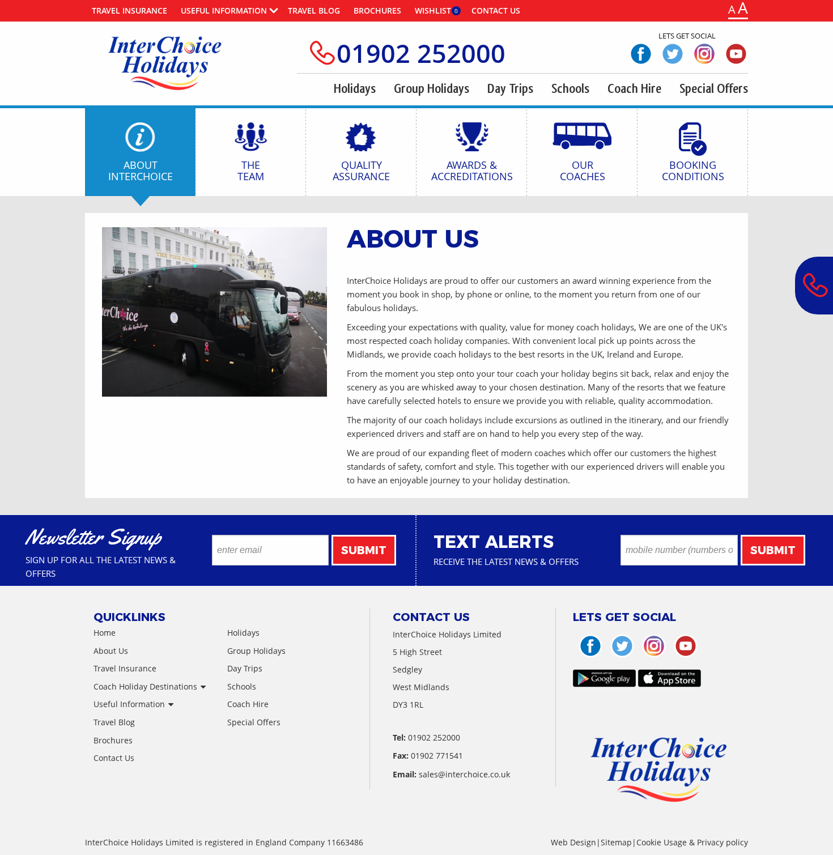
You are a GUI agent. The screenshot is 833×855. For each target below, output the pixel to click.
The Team (250, 170)
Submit (363, 550)
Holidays (355, 89)
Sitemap (616, 842)
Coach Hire (634, 89)
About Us (111, 650)
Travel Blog (314, 10)
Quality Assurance (361, 170)
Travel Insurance (129, 10)
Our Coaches (582, 170)
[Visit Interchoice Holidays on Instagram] (704, 53)
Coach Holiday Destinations (145, 686)
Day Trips (510, 89)
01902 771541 (437, 755)
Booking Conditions (693, 170)
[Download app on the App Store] (669, 682)
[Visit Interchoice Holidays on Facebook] (641, 53)
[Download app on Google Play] (604, 682)
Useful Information (224, 10)
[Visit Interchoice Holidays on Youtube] (736, 53)
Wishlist (433, 10)
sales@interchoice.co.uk (464, 774)
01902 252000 (421, 53)
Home (105, 632)
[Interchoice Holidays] (166, 62)
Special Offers (713, 89)
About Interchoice (140, 170)
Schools (570, 89)
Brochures (377, 10)
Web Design (573, 842)
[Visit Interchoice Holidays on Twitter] (673, 53)
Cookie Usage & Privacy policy (692, 842)
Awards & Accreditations (472, 170)
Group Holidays (431, 89)
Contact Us (495, 10)
